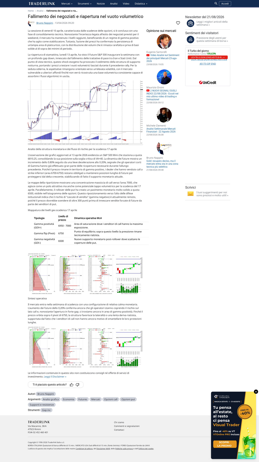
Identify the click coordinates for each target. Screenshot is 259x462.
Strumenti (83, 3)
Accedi (225, 3)
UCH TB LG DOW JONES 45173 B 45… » (208, 57)
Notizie (101, 3)
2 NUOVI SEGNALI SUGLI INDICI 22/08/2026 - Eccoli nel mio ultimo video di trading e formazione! (162, 95)
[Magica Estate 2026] (233, 425)
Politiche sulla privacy (124, 448)
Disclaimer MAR (103, 448)
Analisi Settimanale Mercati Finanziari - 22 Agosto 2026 (161, 130)
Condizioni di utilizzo (84, 448)
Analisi (114, 3)
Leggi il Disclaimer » (55, 376)
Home (31, 10)
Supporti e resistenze (42, 404)
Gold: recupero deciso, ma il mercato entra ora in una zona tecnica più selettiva (162, 164)
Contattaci (119, 429)
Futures (82, 399)
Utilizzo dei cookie (145, 448)
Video (126, 3)
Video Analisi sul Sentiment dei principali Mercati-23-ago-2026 (162, 58)
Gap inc (46, 410)
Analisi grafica (51, 399)
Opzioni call (110, 399)
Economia (68, 399)
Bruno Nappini (44, 23)
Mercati (65, 3)
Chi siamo (119, 422)
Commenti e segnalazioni (127, 426)
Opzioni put (128, 399)
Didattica (140, 3)
